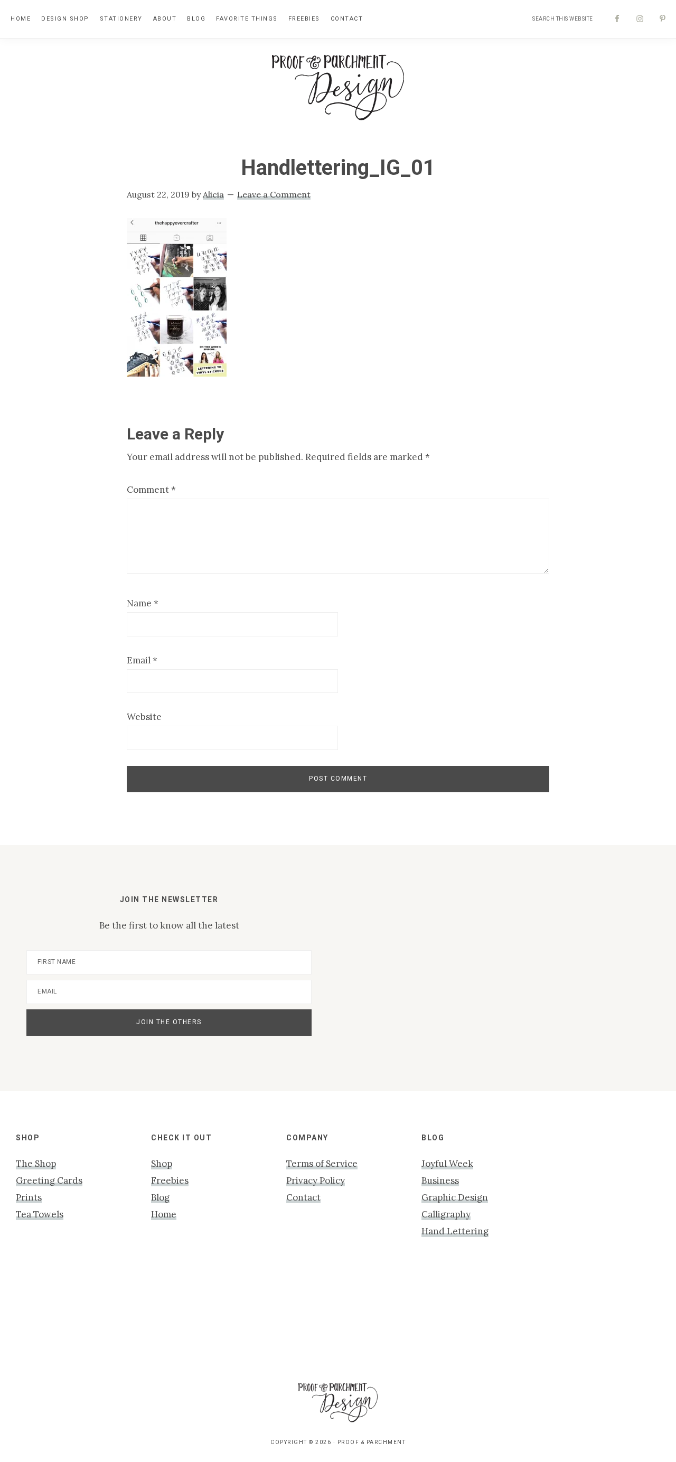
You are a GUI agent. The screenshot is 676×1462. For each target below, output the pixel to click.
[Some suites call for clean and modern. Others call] (465, 1310)
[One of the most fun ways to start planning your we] (380, 1310)
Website (144, 717)
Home (163, 1214)
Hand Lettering (455, 1231)
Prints (29, 1197)
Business (440, 1180)
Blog (160, 1197)
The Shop (36, 1163)
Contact (303, 1197)
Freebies (170, 1180)
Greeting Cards (49, 1180)
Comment (151, 489)
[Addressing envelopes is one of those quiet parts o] (551, 1310)
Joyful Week (447, 1163)
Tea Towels (39, 1214)
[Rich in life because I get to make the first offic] (210, 1310)
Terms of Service (322, 1163)
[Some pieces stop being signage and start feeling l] (636, 1319)
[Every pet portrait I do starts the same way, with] (125, 1310)
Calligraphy (446, 1214)
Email (142, 660)
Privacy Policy (315, 1180)
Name (142, 603)
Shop (161, 1163)
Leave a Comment (274, 194)
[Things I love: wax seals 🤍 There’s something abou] (295, 1310)
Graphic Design (454, 1197)
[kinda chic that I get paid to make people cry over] (40, 1319)
